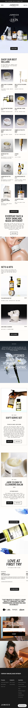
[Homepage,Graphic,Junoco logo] (14, 5)
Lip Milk (16, 154)
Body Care (3, 686)
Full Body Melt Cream (20, 108)
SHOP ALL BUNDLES (14, 334)
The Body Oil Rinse (19, 199)
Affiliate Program (21, 690)
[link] (5, 704)
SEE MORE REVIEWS (14, 589)
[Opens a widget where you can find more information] (22, 705)
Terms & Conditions (22, 686)
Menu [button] (2, 5)
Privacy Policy (21, 684)
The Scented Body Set (20, 176)
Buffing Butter (4, 154)
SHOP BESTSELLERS (14, 211)
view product (18, 441)
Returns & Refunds (22, 682)
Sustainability (21, 695)
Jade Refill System (5, 682)
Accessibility (12, 684)
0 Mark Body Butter (5, 176)
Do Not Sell (20, 697)
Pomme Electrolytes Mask (20, 130)
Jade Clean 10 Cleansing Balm (7, 85)
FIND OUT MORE (14, 48)
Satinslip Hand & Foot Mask (6, 130)
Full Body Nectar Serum (6, 108)
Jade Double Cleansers (6, 326)
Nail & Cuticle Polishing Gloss (20, 85)
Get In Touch (12, 682)
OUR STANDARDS (14, 376)
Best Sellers (3, 684)
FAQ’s (19, 688)
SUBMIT (14, 634)
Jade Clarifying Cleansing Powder (5, 200)
